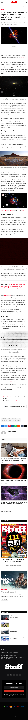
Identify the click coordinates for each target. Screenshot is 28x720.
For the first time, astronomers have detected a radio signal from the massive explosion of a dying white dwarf (13, 286)
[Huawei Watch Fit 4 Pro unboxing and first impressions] (5, 638)
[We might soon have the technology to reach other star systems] (14, 471)
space (10, 420)
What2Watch (4, 589)
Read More (4, 599)
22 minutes (4, 418)
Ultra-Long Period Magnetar (7, 210)
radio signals (4, 420)
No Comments (8, 24)
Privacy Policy (11, 695)
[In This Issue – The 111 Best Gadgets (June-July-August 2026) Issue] (14, 541)
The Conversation (8, 22)
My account (21, 712)
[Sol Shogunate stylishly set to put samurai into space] (5, 617)
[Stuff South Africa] (14, 2)
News (3, 9)
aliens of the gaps (8, 381)
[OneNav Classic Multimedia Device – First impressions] (5, 631)
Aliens (9, 418)
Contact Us (7, 712)
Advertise (13, 712)
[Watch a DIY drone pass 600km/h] (5, 624)
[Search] (26, 2)
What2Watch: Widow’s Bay (9, 592)
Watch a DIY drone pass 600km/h (17, 622)
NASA (19, 418)
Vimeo (22, 210)
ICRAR (18, 210)
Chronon (20, 716)
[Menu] (2, 2)
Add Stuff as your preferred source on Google (15, 406)
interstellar (14, 418)
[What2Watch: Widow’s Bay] (14, 580)
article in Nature (7, 295)
